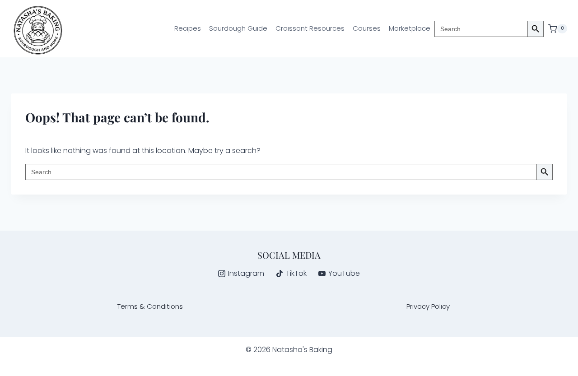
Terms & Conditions (150, 306)
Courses (367, 28)
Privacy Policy (428, 306)
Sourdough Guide (238, 28)
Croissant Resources (310, 28)
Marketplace (409, 28)
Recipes (187, 28)
